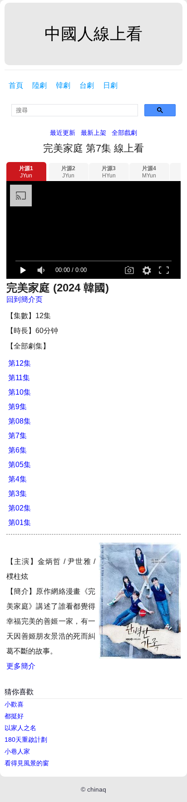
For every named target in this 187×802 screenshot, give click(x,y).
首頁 (16, 85)
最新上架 (93, 132)
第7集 (17, 435)
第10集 (19, 392)
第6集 (17, 450)
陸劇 (39, 85)
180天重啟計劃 (26, 739)
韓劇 (63, 85)
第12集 (19, 363)
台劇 (86, 85)
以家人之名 (20, 727)
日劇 (110, 85)
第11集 (19, 378)
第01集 (19, 522)
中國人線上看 (93, 33)
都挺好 (14, 716)
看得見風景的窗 (27, 763)
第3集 (17, 493)
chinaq (96, 789)
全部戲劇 (124, 132)
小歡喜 (14, 704)
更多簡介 (20, 666)
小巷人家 (17, 751)
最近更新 (62, 132)
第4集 (17, 479)
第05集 (19, 464)
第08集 (19, 421)
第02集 (19, 508)
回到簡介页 (24, 299)
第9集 (17, 407)
